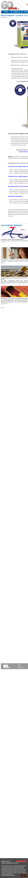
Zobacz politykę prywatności (8, 875)
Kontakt (19, 666)
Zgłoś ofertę (20, 667)
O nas (19, 664)
